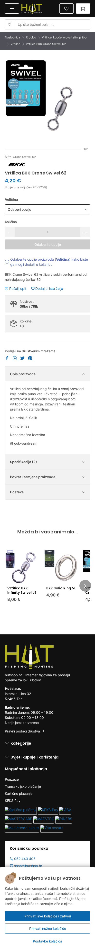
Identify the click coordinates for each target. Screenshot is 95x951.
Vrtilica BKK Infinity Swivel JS (22, 590)
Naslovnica (12, 37)
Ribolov (31, 37)
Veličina (11, 199)
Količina (11, 222)
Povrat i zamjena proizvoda (32, 477)
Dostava (17, 492)
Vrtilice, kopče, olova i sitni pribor (65, 37)
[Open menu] (12, 8)
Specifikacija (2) (23, 462)
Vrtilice (15, 44)
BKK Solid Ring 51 (60, 588)
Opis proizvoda (23, 374)
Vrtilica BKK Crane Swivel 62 (46, 44)
